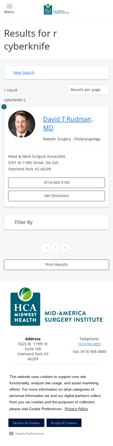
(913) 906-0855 (89, 344)
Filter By (24, 222)
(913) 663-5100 (56, 182)
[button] (26, 433)
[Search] (96, 8)
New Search (23, 72)
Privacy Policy (76, 408)
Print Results (56, 264)
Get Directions (56, 195)
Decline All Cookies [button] (26, 423)
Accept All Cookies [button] (64, 423)
